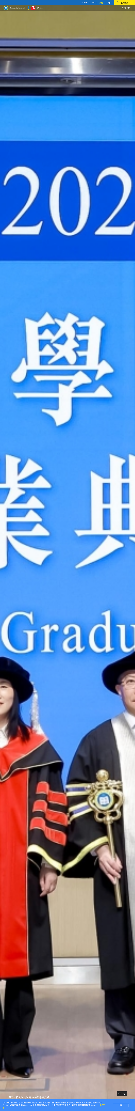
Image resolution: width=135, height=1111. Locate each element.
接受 (120, 1105)
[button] (119, 1093)
